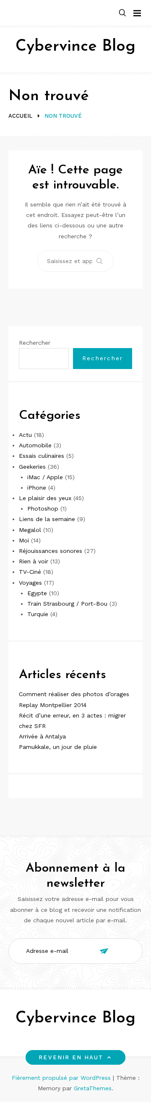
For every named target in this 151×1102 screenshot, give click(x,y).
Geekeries (32, 466)
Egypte (37, 593)
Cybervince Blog (75, 47)
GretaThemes (93, 1088)
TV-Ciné (30, 571)
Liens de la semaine (47, 519)
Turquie (37, 614)
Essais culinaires (41, 455)
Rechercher (34, 342)
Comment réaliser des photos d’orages (74, 694)
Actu (25, 434)
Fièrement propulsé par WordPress (62, 1077)
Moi (24, 540)
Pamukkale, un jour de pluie (58, 746)
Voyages (30, 582)
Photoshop (42, 508)
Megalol (30, 529)
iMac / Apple (45, 477)
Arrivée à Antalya (42, 736)
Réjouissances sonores (50, 550)
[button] (122, 13)
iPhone (36, 487)
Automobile (35, 445)
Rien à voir (33, 561)
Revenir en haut (71, 1057)
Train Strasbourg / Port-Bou (67, 603)
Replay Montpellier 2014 (52, 705)
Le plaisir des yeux (45, 498)
